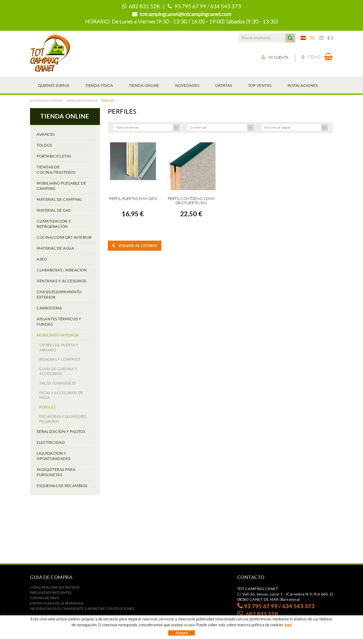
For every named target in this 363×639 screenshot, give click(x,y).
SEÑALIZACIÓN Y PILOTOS (61, 431)
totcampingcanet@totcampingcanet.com (185, 14)
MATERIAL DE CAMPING (59, 199)
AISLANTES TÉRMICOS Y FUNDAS (59, 321)
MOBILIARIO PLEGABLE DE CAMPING (61, 186)
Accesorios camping (46, 100)
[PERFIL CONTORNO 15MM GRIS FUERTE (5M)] (191, 166)
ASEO (42, 259)
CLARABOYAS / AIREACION (62, 270)
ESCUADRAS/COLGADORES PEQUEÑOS (63, 419)
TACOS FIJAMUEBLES (57, 383)
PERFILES (47, 407)
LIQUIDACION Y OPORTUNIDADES (53, 456)
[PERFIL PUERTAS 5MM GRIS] (133, 166)
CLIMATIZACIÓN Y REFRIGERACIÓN (54, 224)
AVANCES (46, 134)
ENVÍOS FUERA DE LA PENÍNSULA (56, 603)
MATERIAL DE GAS (54, 210)
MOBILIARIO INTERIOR (82, 100)
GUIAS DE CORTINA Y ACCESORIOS (58, 371)
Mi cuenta (278, 57)
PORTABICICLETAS (54, 156)
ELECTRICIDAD (51, 442)
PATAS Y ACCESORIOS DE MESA (61, 395)
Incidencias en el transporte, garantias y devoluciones (82, 608)
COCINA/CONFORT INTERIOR (64, 237)
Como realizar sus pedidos (55, 587)
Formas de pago (44, 598)
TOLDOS (44, 145)
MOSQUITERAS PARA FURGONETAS (56, 472)
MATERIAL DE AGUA (55, 248)
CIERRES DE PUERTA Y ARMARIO (58, 347)
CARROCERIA (49, 308)
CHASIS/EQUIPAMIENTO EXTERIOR (59, 294)
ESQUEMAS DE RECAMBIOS (62, 486)
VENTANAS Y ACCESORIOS (61, 281)
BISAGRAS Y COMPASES (60, 359)
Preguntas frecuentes (50, 592)
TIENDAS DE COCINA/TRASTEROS (56, 169)
